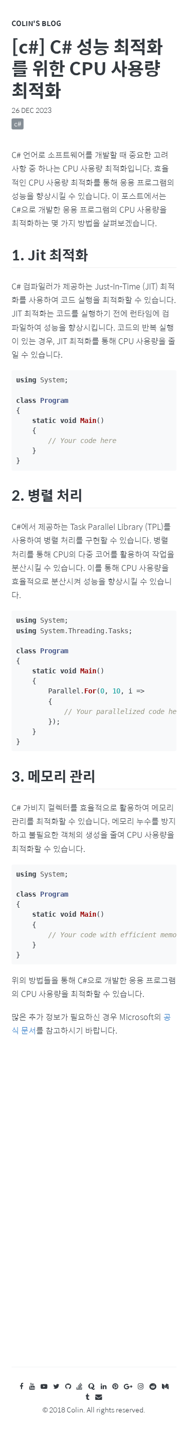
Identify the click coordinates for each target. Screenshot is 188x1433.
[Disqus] (94, 1211)
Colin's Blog (36, 23)
